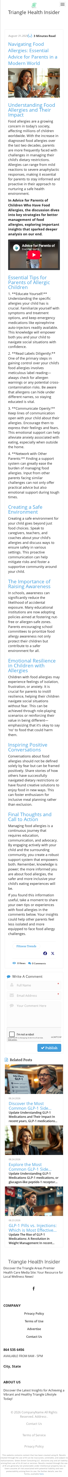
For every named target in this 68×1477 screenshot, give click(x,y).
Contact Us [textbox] (34, 1336)
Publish (51, 1048)
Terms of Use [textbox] (34, 1321)
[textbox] (34, 12)
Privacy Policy (34, 1446)
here (41, 1473)
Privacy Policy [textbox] (34, 1313)
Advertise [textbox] (34, 1328)
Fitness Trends (26, 946)
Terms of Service (34, 1435)
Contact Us (34, 1424)
